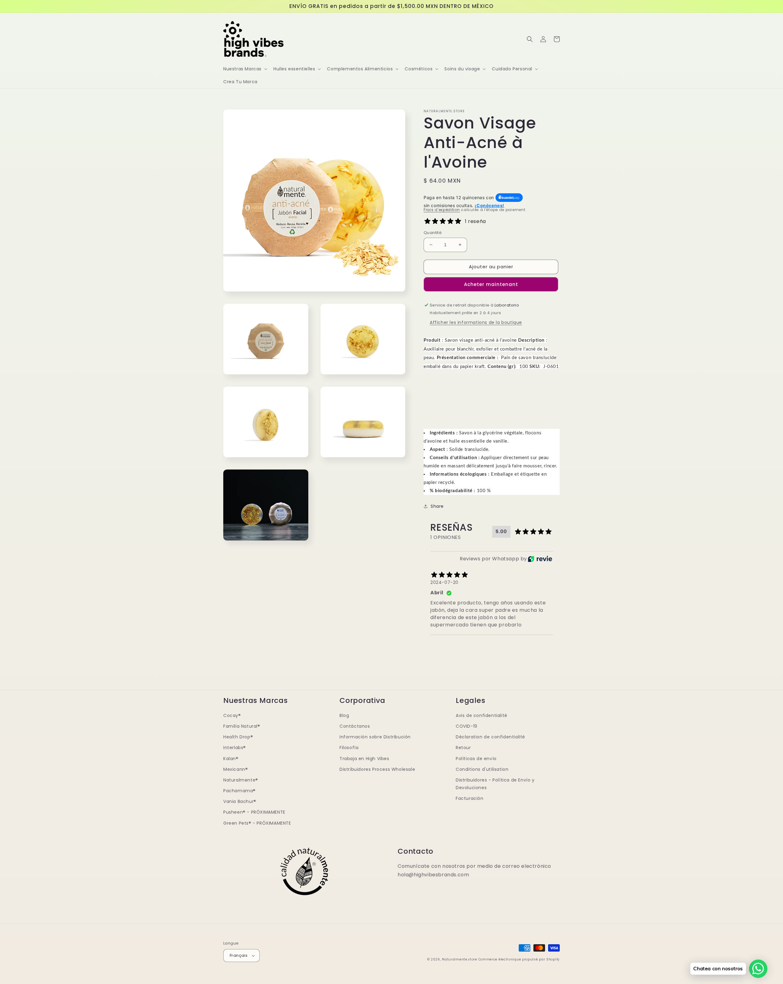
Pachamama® (239, 791)
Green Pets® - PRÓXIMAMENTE (257, 823)
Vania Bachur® (239, 801)
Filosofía (349, 747)
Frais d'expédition (442, 209)
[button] (245, 68)
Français (238, 955)
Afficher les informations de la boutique (476, 322)
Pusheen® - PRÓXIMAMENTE (254, 812)
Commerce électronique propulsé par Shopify (519, 959)
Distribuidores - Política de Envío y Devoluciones (495, 784)
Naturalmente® (240, 780)
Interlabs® (234, 747)
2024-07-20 (444, 582)
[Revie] (540, 559)
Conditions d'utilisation (482, 769)
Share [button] (437, 506)
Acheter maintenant (491, 284)
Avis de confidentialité (481, 715)
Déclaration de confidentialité (490, 737)
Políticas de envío (476, 759)
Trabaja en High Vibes (364, 759)
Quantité (433, 233)
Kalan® (231, 759)
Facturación (470, 798)
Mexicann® (235, 769)
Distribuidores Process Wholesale (377, 769)
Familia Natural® (241, 726)
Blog (344, 715)
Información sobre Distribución (375, 737)
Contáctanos (355, 726)
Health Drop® (238, 737)
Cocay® (232, 715)
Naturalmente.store (459, 959)
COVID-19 (466, 726)
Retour (463, 747)
